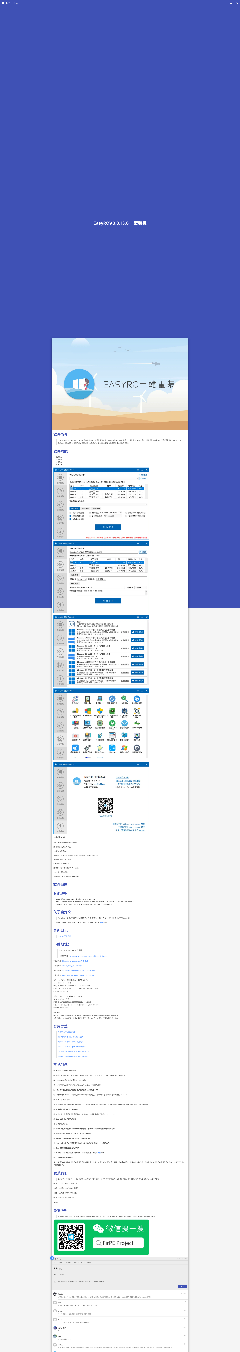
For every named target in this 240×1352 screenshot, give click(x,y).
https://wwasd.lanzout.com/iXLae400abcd (88, 956)
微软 (99, 1153)
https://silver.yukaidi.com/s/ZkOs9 (75, 961)
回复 (184, 1297)
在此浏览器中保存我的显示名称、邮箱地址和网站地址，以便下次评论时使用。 (82, 1281)
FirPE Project (12, 3)
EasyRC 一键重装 (64, 1262)
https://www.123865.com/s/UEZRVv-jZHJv (78, 970)
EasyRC (60, 1259)
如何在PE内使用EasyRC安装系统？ (70, 1042)
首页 (55, 1262)
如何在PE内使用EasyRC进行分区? (70, 1037)
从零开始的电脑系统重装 (67, 1032)
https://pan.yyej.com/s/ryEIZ (73, 966)
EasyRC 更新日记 (64, 936)
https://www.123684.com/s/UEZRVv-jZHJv (78, 975)
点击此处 (101, 922)
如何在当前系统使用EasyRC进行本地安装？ (73, 1051)
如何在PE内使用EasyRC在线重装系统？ (72, 1047)
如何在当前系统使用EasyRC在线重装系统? (73, 1056)
